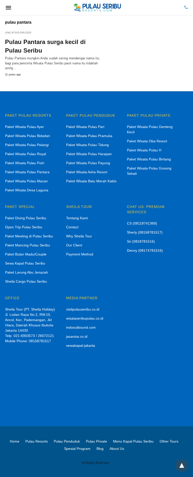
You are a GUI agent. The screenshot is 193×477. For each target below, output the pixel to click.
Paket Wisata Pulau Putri (24, 163)
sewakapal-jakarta (80, 345)
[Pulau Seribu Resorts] (97, 7)
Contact (72, 227)
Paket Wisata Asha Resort (86, 172)
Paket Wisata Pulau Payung (88, 163)
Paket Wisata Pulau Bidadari (27, 136)
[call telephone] (186, 8)
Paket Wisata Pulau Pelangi (27, 145)
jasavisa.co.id (76, 336)
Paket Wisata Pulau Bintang (149, 159)
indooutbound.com (81, 327)
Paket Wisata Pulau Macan (26, 181)
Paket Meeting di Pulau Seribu (29, 236)
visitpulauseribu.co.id (82, 309)
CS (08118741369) (142, 223)
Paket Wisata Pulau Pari (85, 127)
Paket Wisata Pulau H (144, 150)
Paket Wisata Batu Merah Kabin (91, 181)
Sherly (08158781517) (145, 232)
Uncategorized (18, 32)
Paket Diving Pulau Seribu (25, 218)
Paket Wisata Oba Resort (147, 141)
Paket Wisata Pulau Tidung (87, 145)
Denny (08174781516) (145, 250)
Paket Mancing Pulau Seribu (27, 245)
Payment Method (79, 254)
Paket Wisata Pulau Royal (25, 154)
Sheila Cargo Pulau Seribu (26, 281)
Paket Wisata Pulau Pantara (27, 172)
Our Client (74, 245)
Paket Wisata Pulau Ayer (24, 127)
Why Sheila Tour (79, 236)
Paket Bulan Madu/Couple (25, 254)
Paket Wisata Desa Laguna (26, 190)
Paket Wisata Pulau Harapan (89, 154)
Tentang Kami (77, 218)
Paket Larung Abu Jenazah (26, 272)
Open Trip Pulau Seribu (23, 227)
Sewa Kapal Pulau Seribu (25, 263)
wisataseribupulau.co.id (84, 318)
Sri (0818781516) (141, 241)
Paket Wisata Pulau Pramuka (89, 136)
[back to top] (181, 465)
